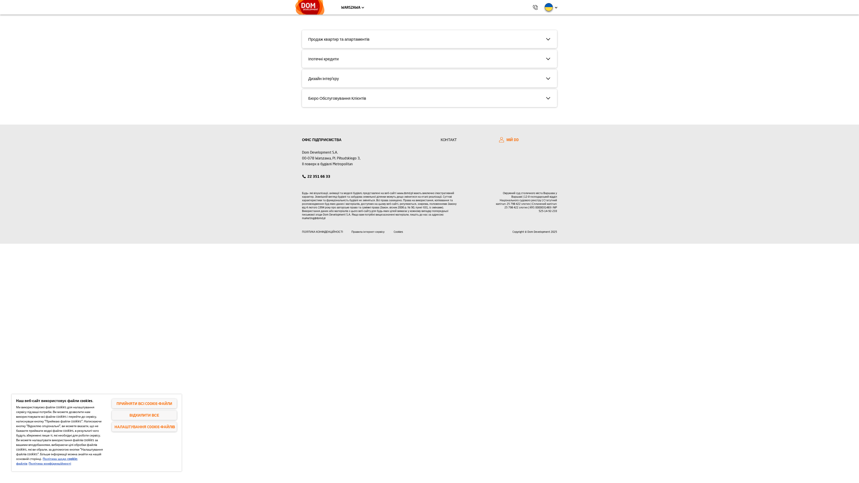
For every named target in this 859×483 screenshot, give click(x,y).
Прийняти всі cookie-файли (144, 403)
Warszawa (350, 7)
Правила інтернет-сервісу (368, 231)
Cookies (398, 231)
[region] (97, 432)
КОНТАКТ (449, 140)
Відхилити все (144, 415)
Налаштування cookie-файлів (145, 427)
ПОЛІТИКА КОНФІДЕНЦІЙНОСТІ (322, 231)
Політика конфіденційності (50, 463)
